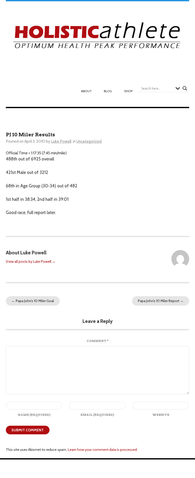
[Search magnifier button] (184, 88)
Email (97, 415)
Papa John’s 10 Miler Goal (32, 301)
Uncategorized (89, 141)
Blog (108, 91)
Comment (97, 341)
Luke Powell (61, 141)
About (86, 91)
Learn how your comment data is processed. (103, 449)
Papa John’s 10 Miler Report (161, 301)
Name (34, 415)
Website (160, 415)
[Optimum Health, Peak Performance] (97, 37)
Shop (128, 91)
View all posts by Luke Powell (31, 261)
